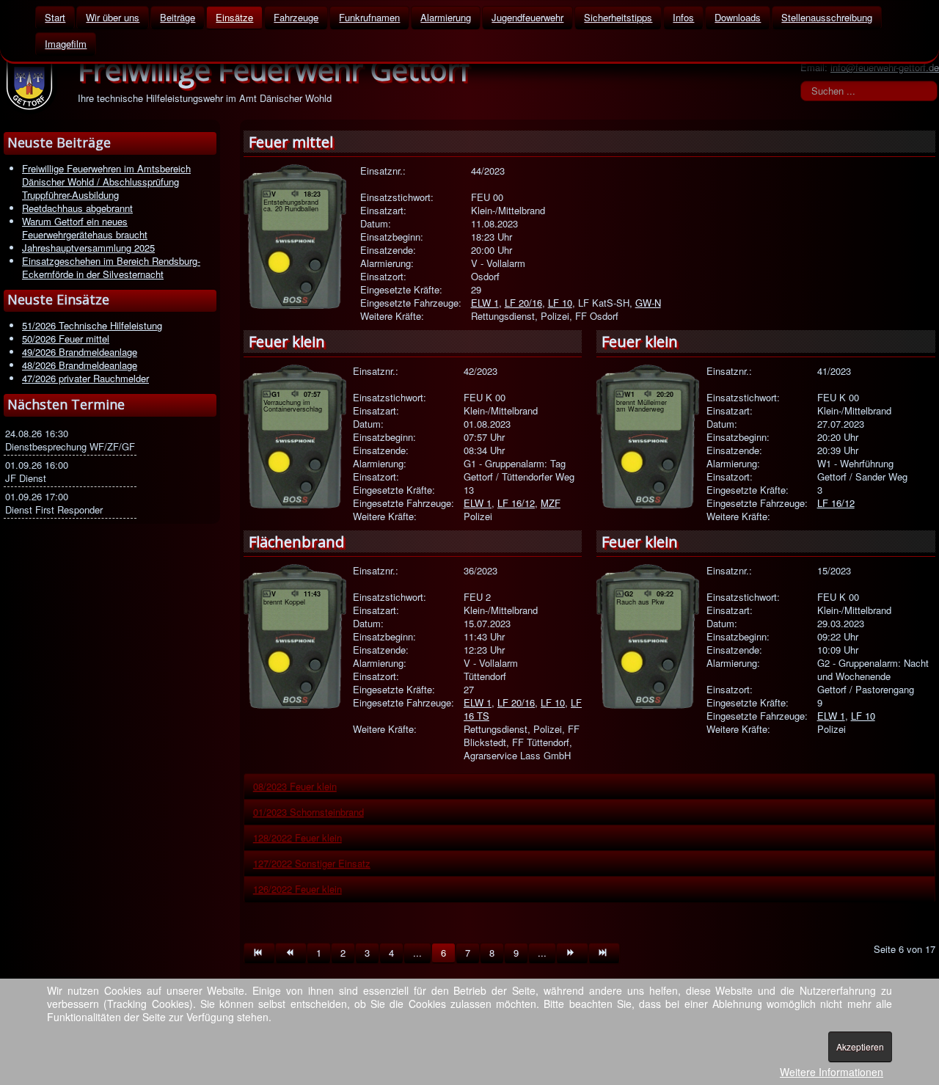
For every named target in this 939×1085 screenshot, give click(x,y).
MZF (550, 503)
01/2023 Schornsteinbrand (308, 812)
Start (55, 17)
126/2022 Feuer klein (297, 889)
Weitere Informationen (831, 1071)
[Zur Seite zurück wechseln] (291, 953)
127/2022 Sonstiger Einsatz (311, 863)
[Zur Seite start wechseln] (259, 953)
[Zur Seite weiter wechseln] (572, 953)
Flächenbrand (296, 541)
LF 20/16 (523, 303)
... (417, 953)
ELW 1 (485, 303)
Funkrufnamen (369, 17)
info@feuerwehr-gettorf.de (884, 67)
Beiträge (177, 17)
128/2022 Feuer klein (297, 837)
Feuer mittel (291, 141)
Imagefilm (66, 44)
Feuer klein (287, 341)
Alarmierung (445, 17)
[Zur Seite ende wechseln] (604, 953)
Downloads (738, 17)
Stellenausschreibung (826, 17)
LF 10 (560, 303)
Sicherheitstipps (618, 17)
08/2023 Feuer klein (295, 786)
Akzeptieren (860, 1046)
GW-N (648, 303)
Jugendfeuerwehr (527, 17)
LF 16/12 (516, 503)
